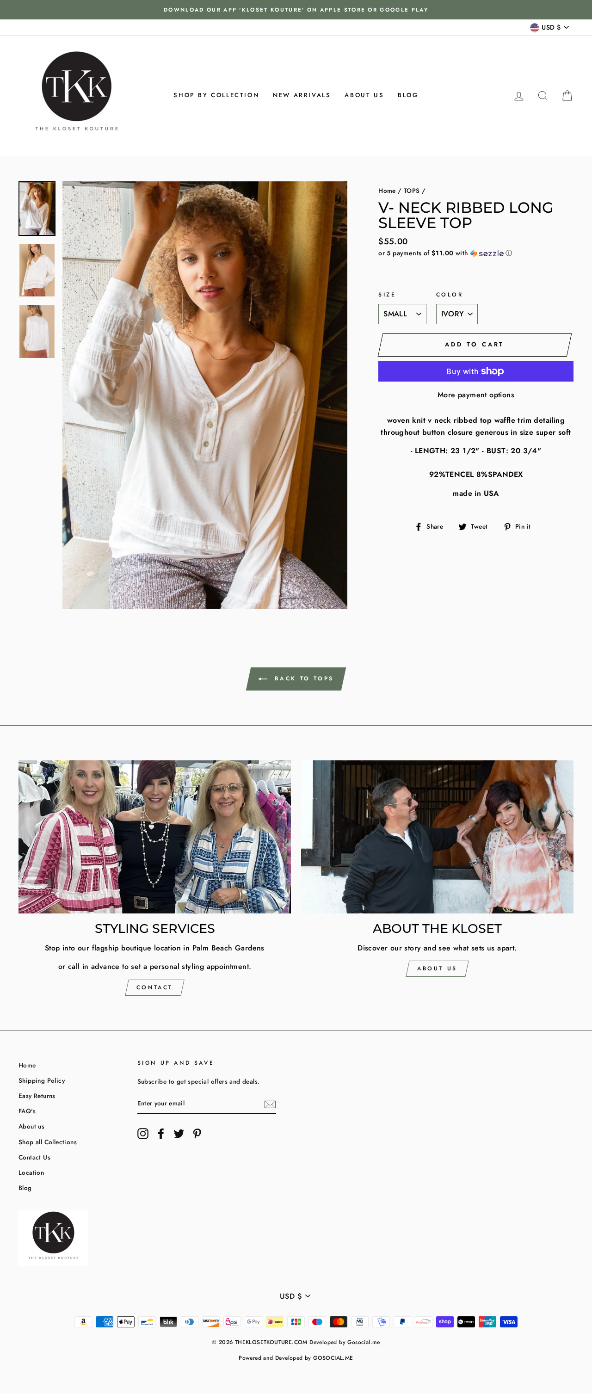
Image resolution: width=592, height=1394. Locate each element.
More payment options (476, 394)
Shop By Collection (216, 95)
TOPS (412, 190)
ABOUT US (437, 968)
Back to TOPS (302, 678)
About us (364, 95)
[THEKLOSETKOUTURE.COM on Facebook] (160, 1133)
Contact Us (34, 1157)
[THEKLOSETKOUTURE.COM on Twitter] (179, 1133)
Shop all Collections (47, 1142)
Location (31, 1172)
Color (449, 294)
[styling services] (154, 836)
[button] (476, 253)
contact (154, 987)
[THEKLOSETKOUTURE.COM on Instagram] (142, 1133)
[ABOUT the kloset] (437, 836)
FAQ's (27, 1111)
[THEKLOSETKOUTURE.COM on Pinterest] (197, 1133)
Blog (408, 95)
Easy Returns (37, 1095)
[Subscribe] (270, 1104)
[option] (296, 10)
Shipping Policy (41, 1080)
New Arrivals (302, 95)
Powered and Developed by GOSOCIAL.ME (296, 1358)
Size (387, 294)
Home (387, 190)
